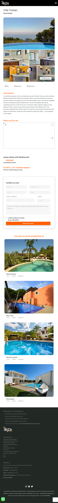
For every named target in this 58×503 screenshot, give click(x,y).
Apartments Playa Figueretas (10, 444)
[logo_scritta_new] (5, 3)
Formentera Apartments (9, 448)
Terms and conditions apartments (11, 451)
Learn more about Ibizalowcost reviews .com (29, 423)
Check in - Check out (12, 196)
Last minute (6, 449)
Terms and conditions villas (9, 453)
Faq (4, 455)
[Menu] (56, 3)
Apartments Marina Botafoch (10, 439)
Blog (4, 456)
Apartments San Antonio (9, 442)
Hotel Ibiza (5, 446)
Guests (39, 196)
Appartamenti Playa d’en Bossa (10, 441)
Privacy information (7, 477)
